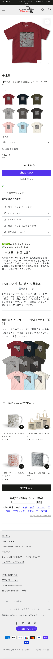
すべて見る (26, 488)
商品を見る (46, 427)
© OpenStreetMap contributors (40, 516)
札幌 (25, 507)
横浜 (32, 507)
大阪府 (27, 244)
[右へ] (47, 63)
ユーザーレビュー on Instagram (16, 546)
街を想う (6, 536)
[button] (42, 9)
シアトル (41, 507)
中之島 (13, 244)
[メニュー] (3, 9)
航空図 (44, 511)
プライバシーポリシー (12, 585)
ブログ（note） (9, 541)
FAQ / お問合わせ (10, 575)
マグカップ (33, 511)
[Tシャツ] (15, 247)
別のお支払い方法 (26, 179)
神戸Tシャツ (19, 511)
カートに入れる (26, 165)
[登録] (49, 609)
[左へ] (40, 63)
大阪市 (20, 244)
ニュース (6, 552)
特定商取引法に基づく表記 (14, 590)
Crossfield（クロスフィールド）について (21, 557)
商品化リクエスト (10, 580)
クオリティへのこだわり (13, 562)
